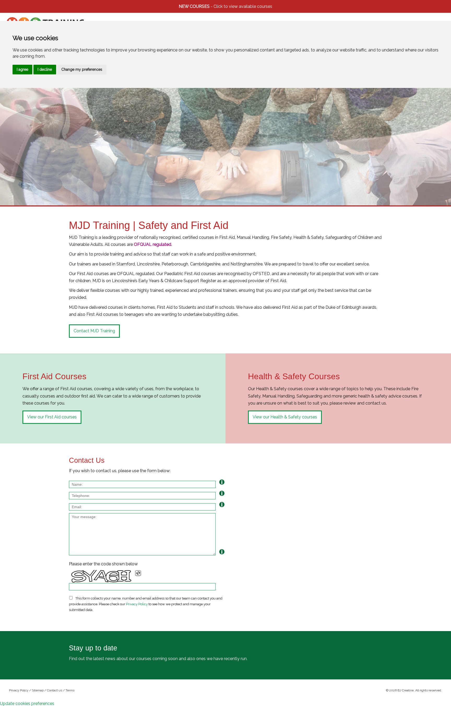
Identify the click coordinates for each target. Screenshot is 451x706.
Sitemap (38, 690)
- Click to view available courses (225, 6)
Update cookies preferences (27, 703)
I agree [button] (22, 69)
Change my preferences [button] (81, 69)
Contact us (54, 690)
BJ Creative (405, 690)
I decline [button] (45, 69)
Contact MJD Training (94, 330)
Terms (70, 690)
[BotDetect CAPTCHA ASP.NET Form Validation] (101, 576)
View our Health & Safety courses (285, 416)
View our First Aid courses (52, 416)
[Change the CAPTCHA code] (138, 573)
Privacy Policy (137, 604)
